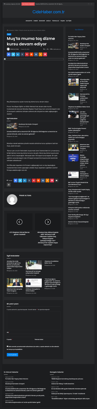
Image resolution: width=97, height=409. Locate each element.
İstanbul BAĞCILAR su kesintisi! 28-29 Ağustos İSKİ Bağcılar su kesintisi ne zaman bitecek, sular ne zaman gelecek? (78, 55)
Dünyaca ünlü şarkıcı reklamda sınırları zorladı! (79, 209)
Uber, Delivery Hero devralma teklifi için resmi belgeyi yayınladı (78, 137)
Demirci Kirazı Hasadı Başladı (78, 222)
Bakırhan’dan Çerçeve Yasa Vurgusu (14, 290)
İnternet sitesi (39, 339)
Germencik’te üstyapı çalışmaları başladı (33, 272)
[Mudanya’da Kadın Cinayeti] (12, 126)
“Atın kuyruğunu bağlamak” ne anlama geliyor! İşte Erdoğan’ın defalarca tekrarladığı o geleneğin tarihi (52, 282)
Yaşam (62, 21)
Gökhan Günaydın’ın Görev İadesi (33, 290)
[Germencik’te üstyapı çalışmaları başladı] (34, 264)
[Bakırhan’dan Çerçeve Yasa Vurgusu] (15, 282)
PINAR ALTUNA (14, 49)
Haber (36, 21)
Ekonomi (42, 21)
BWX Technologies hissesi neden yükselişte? (77, 129)
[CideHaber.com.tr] (48, 12)
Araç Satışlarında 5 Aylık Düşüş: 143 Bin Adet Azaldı (79, 190)
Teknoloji (55, 21)
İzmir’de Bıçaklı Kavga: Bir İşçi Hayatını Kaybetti (78, 216)
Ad (8, 332)
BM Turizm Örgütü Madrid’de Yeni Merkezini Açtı (78, 183)
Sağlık (48, 21)
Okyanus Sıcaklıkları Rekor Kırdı (52, 262)
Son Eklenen (79, 29)
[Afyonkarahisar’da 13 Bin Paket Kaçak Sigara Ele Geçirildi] (73, 82)
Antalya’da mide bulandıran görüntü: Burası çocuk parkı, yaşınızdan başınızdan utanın (14, 264)
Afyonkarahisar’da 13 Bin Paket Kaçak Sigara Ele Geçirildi (84, 83)
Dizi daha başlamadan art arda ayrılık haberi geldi (79, 73)
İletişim (68, 21)
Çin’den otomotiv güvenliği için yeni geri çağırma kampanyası (84, 117)
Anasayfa (29, 21)
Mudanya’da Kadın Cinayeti (28, 124)
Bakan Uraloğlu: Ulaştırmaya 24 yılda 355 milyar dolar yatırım (84, 160)
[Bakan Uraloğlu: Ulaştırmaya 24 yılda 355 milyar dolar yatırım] (73, 157)
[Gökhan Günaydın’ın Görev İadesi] (34, 282)
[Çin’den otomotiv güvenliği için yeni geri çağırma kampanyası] (73, 114)
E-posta (10, 339)
